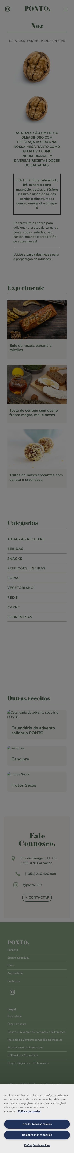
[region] (37, 1118)
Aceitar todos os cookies (37, 1124)
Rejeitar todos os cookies (37, 1135)
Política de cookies (29, 1111)
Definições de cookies (37, 1145)
